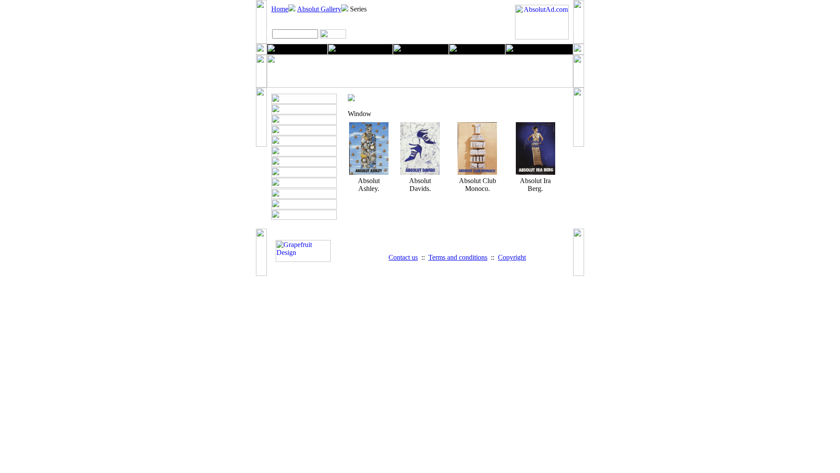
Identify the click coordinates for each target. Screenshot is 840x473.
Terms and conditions (457, 257)
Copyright (512, 257)
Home (279, 9)
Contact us (403, 257)
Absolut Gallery (319, 9)
